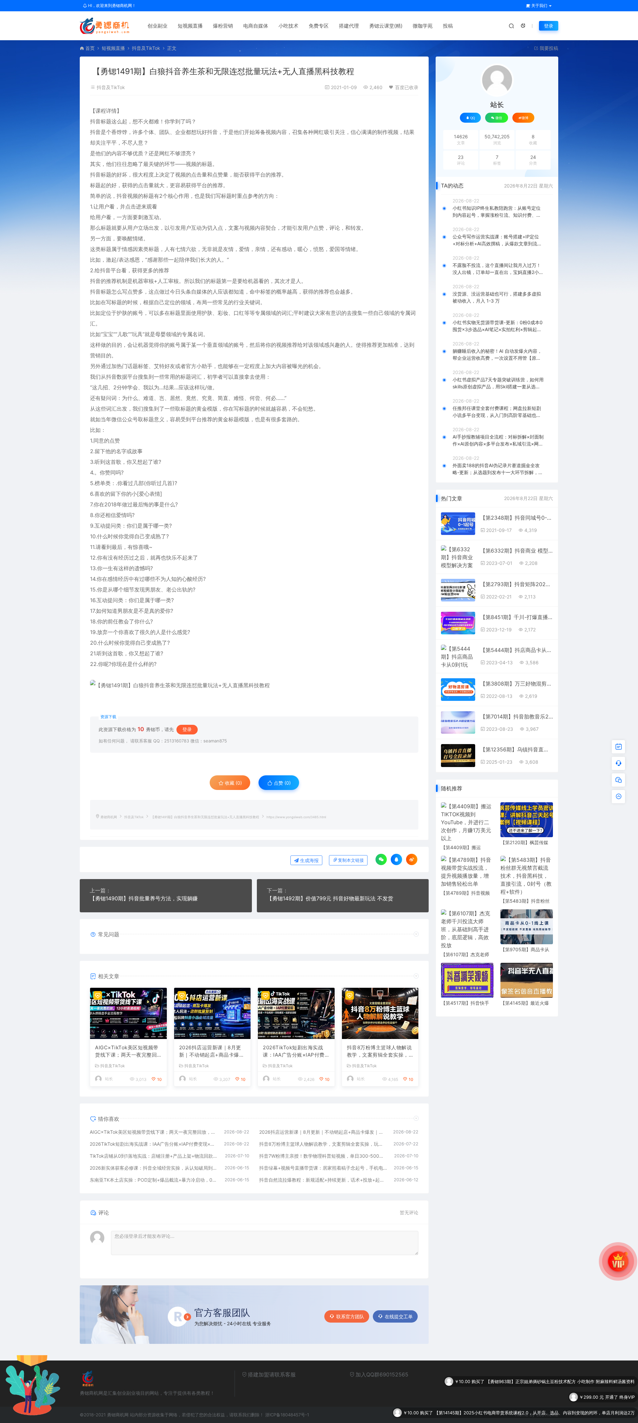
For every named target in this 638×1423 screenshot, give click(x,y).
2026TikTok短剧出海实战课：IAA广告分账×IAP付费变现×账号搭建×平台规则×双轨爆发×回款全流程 (294, 1051)
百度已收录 (406, 87)
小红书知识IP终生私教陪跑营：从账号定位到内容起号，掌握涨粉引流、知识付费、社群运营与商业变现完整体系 (497, 211)
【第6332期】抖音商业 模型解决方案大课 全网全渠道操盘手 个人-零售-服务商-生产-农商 (516, 550)
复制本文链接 (351, 860)
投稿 (448, 26)
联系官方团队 (350, 1316)
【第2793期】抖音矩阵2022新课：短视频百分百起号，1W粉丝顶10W (516, 584)
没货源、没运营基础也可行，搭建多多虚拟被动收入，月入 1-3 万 (497, 297)
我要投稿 (548, 48)
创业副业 (157, 26)
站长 (109, 1078)
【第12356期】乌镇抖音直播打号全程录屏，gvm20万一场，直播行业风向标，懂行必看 (516, 749)
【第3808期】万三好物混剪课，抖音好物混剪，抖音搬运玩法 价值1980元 (516, 683)
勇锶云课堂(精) (385, 26)
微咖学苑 (423, 26)
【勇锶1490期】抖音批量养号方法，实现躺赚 (144, 898)
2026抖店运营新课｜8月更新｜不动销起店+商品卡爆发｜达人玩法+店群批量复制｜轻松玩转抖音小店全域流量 (212, 1051)
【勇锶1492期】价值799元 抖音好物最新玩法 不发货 (330, 898)
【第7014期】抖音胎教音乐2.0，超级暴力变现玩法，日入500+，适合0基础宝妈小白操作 (516, 716)
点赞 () (281, 783)
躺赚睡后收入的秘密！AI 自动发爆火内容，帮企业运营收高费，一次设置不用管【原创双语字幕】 (497, 354)
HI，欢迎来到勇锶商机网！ (111, 5)
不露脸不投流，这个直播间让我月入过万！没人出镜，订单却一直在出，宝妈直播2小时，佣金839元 (497, 269)
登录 (548, 26)
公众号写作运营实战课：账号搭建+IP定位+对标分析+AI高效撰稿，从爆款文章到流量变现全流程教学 (497, 240)
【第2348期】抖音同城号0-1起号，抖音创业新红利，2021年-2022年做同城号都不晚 (516, 517)
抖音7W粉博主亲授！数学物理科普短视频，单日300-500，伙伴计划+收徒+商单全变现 (323, 1156)
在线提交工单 (399, 1316)
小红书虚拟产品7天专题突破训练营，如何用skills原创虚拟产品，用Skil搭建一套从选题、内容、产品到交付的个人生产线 (498, 383)
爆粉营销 (223, 26)
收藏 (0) (233, 783)
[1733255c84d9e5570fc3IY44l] (254, 685)
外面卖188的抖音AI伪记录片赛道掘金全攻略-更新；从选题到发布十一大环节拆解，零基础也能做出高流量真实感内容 (498, 469)
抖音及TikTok (146, 48)
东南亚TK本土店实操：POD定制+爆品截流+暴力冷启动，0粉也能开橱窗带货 (154, 1180)
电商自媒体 (255, 26)
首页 (90, 48)
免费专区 (319, 26)
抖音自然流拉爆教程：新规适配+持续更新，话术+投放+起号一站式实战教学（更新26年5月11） (323, 1180)
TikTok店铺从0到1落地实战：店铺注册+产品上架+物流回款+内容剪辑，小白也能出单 (154, 1156)
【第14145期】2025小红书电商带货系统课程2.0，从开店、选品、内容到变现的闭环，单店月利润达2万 (534, 1383)
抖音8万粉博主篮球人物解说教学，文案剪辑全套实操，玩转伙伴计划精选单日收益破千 (379, 1051)
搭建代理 (349, 26)
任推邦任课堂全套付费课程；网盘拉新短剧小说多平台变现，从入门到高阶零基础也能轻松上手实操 (497, 412)
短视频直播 (190, 26)
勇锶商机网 (108, 817)
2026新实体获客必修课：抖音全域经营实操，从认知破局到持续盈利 (154, 1168)
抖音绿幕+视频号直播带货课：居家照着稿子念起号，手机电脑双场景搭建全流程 (323, 1168)
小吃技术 (288, 26)
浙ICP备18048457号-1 (287, 1414)
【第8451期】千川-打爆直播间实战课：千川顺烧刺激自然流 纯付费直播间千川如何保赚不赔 (516, 617)
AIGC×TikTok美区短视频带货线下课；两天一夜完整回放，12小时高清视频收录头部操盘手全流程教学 (127, 1051)
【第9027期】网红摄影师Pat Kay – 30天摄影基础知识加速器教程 (571, 1398)
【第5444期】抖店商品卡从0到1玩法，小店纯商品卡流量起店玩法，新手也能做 (516, 650)
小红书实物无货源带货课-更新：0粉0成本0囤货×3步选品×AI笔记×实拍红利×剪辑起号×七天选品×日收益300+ (498, 326)
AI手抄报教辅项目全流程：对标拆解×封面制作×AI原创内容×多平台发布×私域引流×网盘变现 (498, 440)
